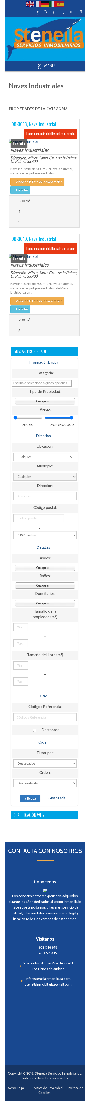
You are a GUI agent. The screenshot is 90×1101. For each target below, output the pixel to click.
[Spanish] (60, 3)
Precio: (45, 409)
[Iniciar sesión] (81, 12)
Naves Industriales (29, 150)
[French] (37, 3)
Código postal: (45, 507)
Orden (43, 742)
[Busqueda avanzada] (63, 12)
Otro (43, 696)
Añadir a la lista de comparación (39, 182)
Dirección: (45, 485)
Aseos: (45, 558)
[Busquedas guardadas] (46, 12)
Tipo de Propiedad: (45, 391)
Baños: (45, 575)
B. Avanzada (56, 798)
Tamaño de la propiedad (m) (45, 614)
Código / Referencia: (45, 706)
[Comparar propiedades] (38, 11)
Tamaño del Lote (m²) (45, 654)
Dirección (43, 436)
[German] (45, 3)
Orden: (45, 772)
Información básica (43, 362)
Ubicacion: (45, 446)
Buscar (32, 798)
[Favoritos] (53, 12)
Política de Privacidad (47, 1088)
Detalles (22, 190)
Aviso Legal (16, 1088)
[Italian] (53, 3)
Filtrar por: (45, 752)
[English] (30, 3)
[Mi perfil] (71, 12)
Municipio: (45, 466)
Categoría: (45, 373)
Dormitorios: (45, 593)
